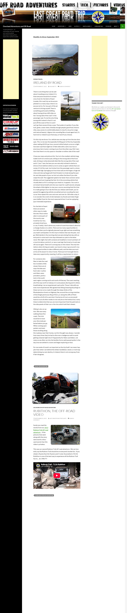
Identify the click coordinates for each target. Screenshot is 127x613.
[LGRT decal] (100, 122)
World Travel (38, 79)
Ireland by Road (47, 83)
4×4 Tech (76, 26)
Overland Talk (99, 26)
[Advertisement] (100, 66)
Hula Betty (52, 86)
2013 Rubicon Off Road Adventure (44, 407)
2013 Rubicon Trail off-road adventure (40, 430)
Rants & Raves (87, 26)
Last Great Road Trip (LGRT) (57, 418)
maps (70, 26)
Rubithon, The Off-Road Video (54, 413)
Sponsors (108, 26)
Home (53, 26)
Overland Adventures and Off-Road (17, 26)
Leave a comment (64, 86)
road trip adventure (41, 366)
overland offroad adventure (44, 495)
